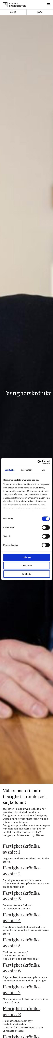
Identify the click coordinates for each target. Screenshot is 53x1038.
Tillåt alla (26, 557)
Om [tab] (43, 470)
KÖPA (39, 12)
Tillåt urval (26, 566)
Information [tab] (26, 470)
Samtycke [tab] (9, 470)
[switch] (46, 527)
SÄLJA (13, 12)
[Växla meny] (48, 5)
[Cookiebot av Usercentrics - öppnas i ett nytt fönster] (38, 462)
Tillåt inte (26, 574)
